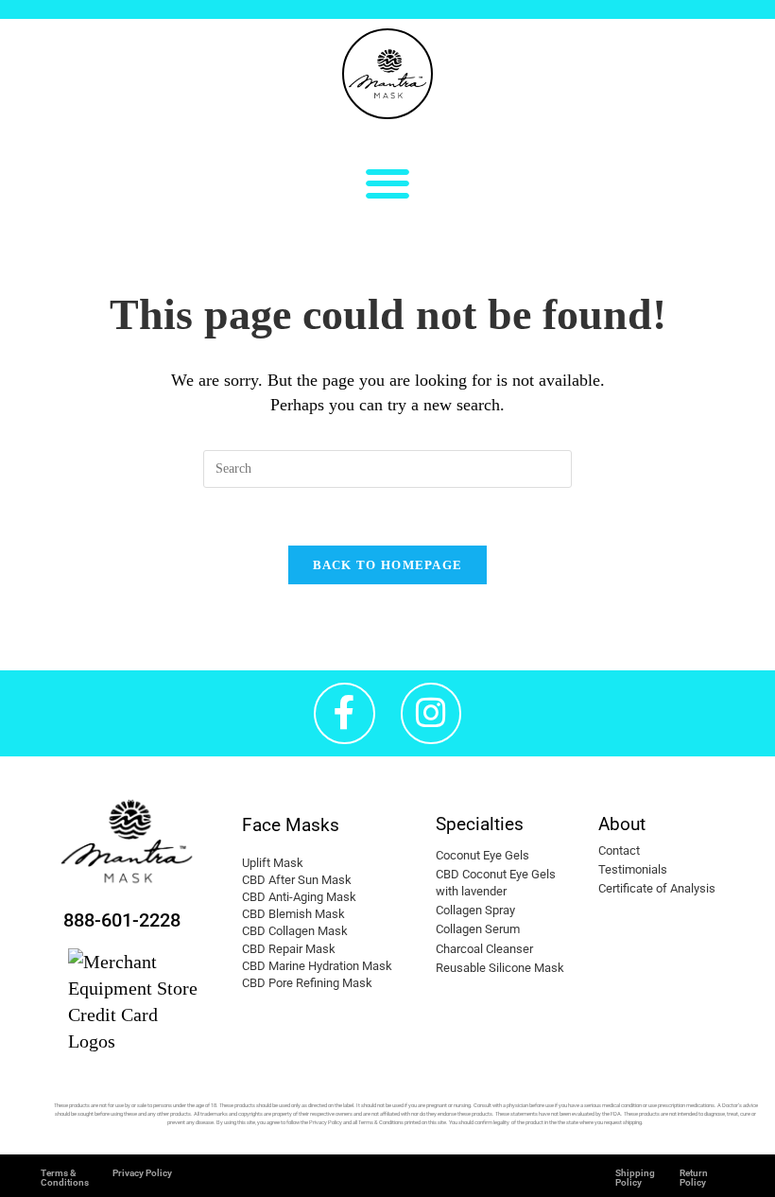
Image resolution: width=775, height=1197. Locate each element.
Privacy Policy (142, 1173)
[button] (388, 182)
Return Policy (694, 1178)
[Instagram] (431, 713)
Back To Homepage (388, 565)
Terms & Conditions (65, 1178)
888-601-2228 (122, 920)
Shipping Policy (635, 1178)
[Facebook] (344, 713)
